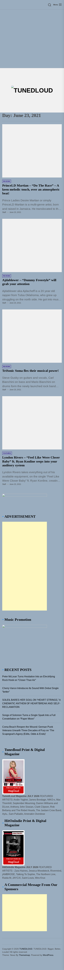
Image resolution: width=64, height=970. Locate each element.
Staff (4, 212)
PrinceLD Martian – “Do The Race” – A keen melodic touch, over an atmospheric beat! (31, 189)
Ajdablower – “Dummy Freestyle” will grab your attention (29, 282)
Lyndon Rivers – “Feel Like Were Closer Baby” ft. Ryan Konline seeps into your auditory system (31, 461)
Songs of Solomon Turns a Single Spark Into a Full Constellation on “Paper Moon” (29, 717)
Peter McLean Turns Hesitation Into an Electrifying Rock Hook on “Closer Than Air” (28, 678)
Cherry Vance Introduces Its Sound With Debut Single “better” (30, 690)
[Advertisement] (32, 39)
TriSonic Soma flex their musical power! (30, 370)
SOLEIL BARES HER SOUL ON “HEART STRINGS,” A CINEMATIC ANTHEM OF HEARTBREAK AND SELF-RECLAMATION (31, 703)
